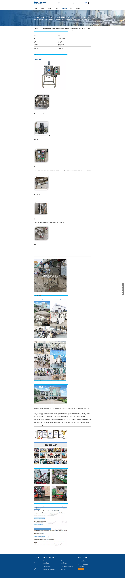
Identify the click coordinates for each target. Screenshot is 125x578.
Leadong (77, 576)
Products (35, 562)
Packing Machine (64, 563)
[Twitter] (88, 2)
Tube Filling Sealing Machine (48, 570)
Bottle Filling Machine (47, 566)
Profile (35, 565)
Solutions (35, 563)
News (35, 568)
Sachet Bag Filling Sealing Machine (49, 569)
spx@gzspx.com (83, 561)
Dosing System (63, 569)
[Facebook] (85, 2)
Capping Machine (64, 560)
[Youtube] (85, 4)
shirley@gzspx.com (84, 560)
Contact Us (36, 569)
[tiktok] (88, 4)
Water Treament (46, 563)
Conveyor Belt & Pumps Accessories (67, 566)
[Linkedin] (86, 2)
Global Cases (36, 566)
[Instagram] (86, 4)
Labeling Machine (64, 562)
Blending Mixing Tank (47, 562)
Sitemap (70, 576)
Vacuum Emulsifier (47, 560)
